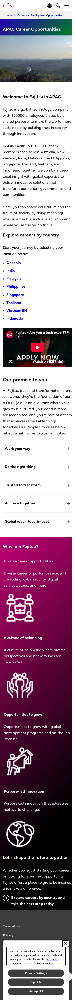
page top (65, 923)
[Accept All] (52, 959)
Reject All (36, 982)
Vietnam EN (16, 311)
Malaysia (13, 279)
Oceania (13, 263)
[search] (58, 5)
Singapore (15, 295)
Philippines (16, 286)
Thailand (13, 303)
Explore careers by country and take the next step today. (37, 909)
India (10, 271)
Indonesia (14, 319)
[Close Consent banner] (65, 943)
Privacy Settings (36, 973)
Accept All (36, 991)
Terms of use (11, 935)
